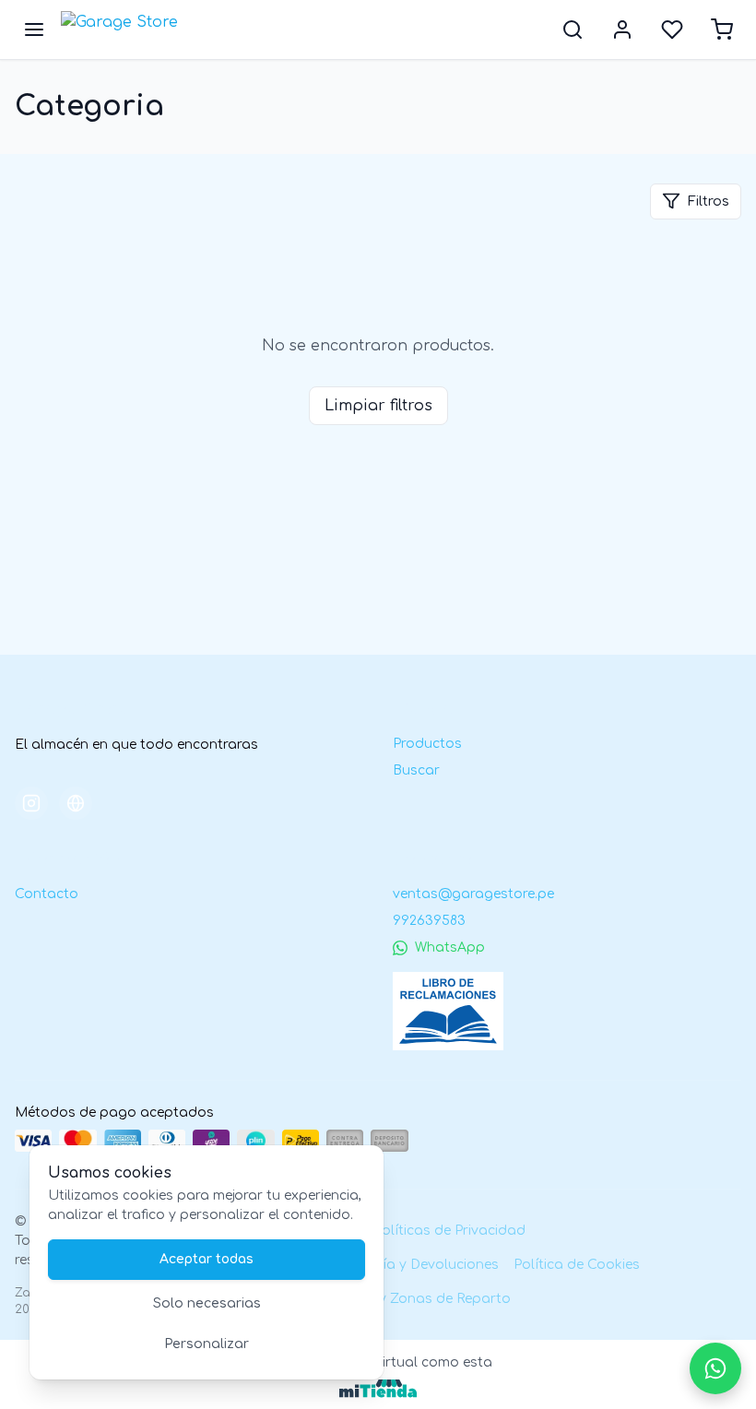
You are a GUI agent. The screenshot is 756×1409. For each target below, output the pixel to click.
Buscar (416, 770)
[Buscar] (572, 29)
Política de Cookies (577, 1265)
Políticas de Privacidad (449, 1230)
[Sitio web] (75, 803)
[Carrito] (722, 29)
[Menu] (34, 29)
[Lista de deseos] (672, 29)
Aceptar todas (206, 1259)
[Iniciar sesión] (622, 29)
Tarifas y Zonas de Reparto (420, 1299)
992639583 (429, 921)
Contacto (46, 894)
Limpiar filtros (378, 405)
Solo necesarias (207, 1303)
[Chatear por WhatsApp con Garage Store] (715, 1368)
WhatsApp (450, 947)
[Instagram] (31, 803)
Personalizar (206, 1344)
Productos (427, 744)
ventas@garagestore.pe (473, 894)
